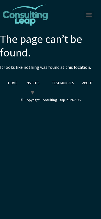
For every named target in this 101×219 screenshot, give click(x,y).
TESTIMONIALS (63, 83)
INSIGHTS (32, 83)
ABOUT (87, 83)
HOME (12, 83)
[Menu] (89, 15)
